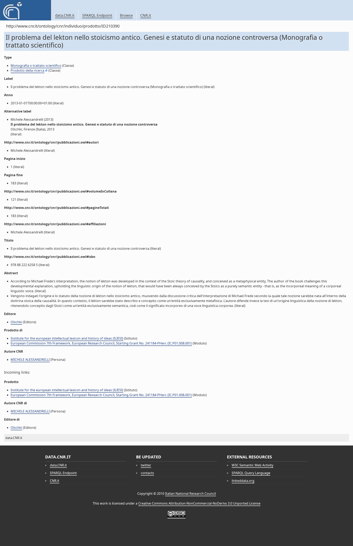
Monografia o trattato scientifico (36, 65)
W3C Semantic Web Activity (252, 465)
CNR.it (145, 15)
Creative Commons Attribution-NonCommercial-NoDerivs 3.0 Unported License (199, 503)
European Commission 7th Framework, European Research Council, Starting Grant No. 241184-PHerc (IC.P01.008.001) (101, 343)
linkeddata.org (243, 480)
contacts (147, 473)
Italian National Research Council (190, 493)
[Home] (25, 10)
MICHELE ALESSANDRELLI (30, 359)
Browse (126, 15)
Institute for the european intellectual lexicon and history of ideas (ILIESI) (67, 338)
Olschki (16, 322)
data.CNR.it (65, 15)
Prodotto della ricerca (27, 70)
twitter (146, 465)
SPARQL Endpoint (97, 15)
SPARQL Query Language (251, 473)
